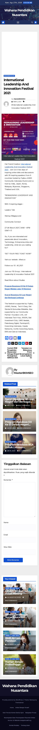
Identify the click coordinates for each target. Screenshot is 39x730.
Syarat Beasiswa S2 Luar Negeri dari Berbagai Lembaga (19, 402)
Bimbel (8, 588)
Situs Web (8, 547)
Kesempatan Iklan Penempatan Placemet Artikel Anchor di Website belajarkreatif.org (19, 719)
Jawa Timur (15, 588)
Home (12, 707)
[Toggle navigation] (18, 22)
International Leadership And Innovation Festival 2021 (18, 167)
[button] (32, 22)
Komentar (8, 480)
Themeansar (19, 702)
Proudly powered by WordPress (12, 700)
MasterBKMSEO (19, 99)
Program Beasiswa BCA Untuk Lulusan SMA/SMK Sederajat (19, 447)
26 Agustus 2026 (14, 597)
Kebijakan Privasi (30, 712)
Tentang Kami (25, 725)
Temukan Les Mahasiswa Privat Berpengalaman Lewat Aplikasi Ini (26, 353)
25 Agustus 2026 (14, 668)
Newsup (32, 700)
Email (6, 535)
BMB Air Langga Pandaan (15, 639)
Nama (6, 522)
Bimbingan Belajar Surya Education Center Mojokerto (16, 617)
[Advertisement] (19, 51)
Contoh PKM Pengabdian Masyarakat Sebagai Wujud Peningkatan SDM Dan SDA (13, 353)
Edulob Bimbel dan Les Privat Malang (19, 592)
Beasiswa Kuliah (9, 75)
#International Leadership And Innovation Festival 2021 (23, 106)
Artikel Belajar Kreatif (22, 707)
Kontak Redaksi (14, 725)
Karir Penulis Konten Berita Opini (13, 712)
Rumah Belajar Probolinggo (14, 663)
